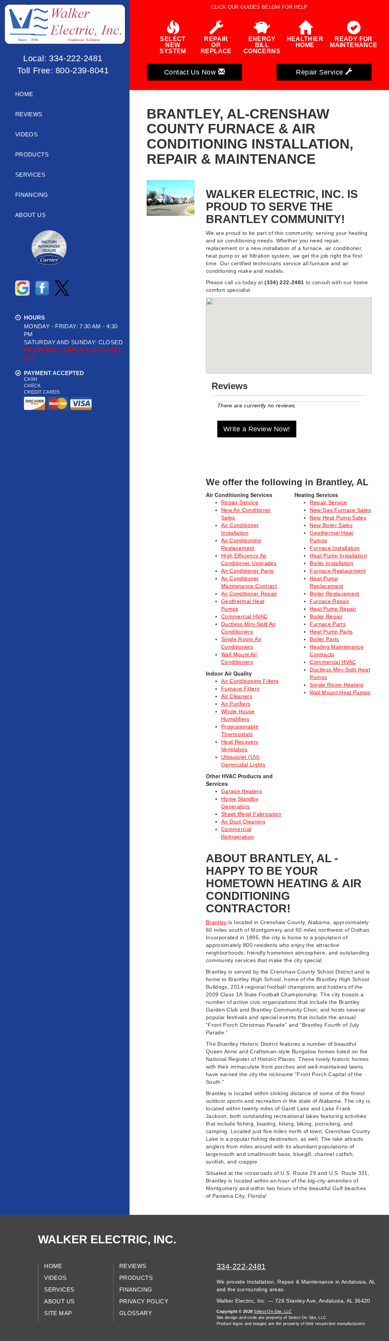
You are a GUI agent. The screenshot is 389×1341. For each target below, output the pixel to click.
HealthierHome (305, 42)
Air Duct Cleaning (243, 822)
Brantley (216, 922)
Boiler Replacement (334, 594)
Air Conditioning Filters (249, 681)
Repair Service (239, 502)
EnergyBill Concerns (262, 45)
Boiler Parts (324, 639)
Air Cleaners (236, 696)
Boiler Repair (326, 616)
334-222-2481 (241, 1266)
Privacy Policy (143, 1301)
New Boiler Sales (331, 525)
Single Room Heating (336, 685)
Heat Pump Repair (333, 609)
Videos (26, 134)
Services (30, 175)
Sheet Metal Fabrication (251, 814)
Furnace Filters (240, 689)
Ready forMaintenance (353, 42)
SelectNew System (173, 45)
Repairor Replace (216, 45)
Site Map (58, 1313)
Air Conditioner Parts (247, 571)
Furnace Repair (329, 601)
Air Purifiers (236, 704)
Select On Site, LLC (273, 1311)
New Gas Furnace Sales (340, 510)
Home (24, 94)
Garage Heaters (241, 791)
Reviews (29, 114)
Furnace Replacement (338, 571)
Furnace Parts (328, 624)
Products (32, 155)
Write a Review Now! (256, 429)
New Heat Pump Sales (338, 518)
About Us (30, 215)
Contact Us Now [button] (191, 72)
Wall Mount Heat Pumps (340, 692)
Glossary (135, 1313)
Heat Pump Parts (331, 632)
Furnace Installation (335, 548)
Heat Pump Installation (338, 556)
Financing (31, 195)
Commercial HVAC (244, 616)
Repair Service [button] (320, 72)
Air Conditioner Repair (249, 594)
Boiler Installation (331, 563)
